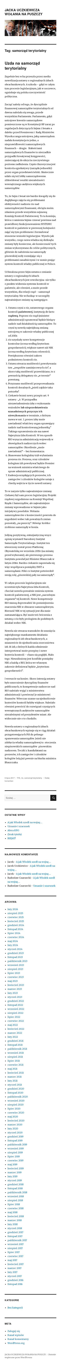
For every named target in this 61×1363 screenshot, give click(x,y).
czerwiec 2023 (16, 977)
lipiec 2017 (14, 1252)
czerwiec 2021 (15, 1064)
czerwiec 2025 (16, 917)
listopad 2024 (15, 929)
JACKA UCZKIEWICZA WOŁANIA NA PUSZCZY (23, 12)
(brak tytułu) (15, 834)
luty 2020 (13, 1128)
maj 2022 (13, 1024)
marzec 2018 (15, 1220)
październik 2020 (18, 1096)
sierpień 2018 (15, 1200)
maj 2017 (12, 1260)
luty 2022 (13, 1036)
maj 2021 (12, 1068)
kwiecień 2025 (16, 921)
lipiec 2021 (14, 1060)
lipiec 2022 (14, 1016)
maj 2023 (13, 981)
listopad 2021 (15, 1044)
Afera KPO (13, 830)
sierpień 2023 (15, 969)
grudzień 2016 (15, 1280)
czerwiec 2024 (16, 937)
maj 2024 (13, 941)
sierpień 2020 (16, 1104)
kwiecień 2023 (16, 985)
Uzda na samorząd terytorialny (22, 65)
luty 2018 (13, 1224)
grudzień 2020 (16, 1088)
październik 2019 (17, 1144)
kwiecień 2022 (16, 1028)
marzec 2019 (15, 1172)
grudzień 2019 (15, 1136)
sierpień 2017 (15, 1248)
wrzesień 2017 (16, 1244)
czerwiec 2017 (15, 1256)
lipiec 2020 (14, 1108)
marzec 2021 (15, 1076)
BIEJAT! (12, 838)
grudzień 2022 (16, 1001)
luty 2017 (12, 1272)
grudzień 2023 (16, 953)
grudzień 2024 (16, 925)
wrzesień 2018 (16, 1196)
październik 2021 (17, 1048)
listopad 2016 (15, 1284)
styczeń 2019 (15, 1180)
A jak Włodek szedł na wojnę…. (25, 822)
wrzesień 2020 (16, 1100)
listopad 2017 (15, 1236)
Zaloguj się (14, 1331)
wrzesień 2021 (16, 1052)
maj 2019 (12, 1164)
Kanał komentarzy (18, 1339)
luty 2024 (13, 945)
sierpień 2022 (15, 1012)
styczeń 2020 (15, 1132)
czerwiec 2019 (15, 1160)
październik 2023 (17, 961)
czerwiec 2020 (16, 1112)
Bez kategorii (15, 1307)
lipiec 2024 (14, 933)
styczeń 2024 (15, 949)
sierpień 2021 (15, 1056)
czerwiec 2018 (16, 1208)
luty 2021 (12, 1080)
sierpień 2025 (15, 913)
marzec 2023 (15, 989)
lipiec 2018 (14, 1204)
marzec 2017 (14, 1268)
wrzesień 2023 (16, 965)
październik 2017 (17, 1240)
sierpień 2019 (15, 1152)
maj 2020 (13, 1116)
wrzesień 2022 (16, 1009)
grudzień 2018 (16, 1184)
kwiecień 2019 (16, 1168)
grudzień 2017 (15, 1232)
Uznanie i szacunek (19, 826)
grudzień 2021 (15, 1040)
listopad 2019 (15, 1140)
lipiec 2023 (14, 973)
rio (22, 777)
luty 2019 (12, 1176)
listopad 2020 (15, 1092)
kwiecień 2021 (16, 1072)
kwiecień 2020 (16, 1120)
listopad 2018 (15, 1188)
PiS (18, 777)
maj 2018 (12, 1212)
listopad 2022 (15, 1005)
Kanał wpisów (16, 1335)
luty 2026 (13, 909)
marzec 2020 (15, 1124)
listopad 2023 (15, 957)
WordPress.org (16, 1343)
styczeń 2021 (15, 1084)
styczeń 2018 (15, 1228)
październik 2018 (17, 1192)
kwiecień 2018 (16, 1216)
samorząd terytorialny (33, 777)
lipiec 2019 (14, 1156)
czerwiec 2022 (16, 1020)
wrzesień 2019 (16, 1148)
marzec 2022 (15, 1032)
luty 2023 (13, 993)
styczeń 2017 (15, 1276)
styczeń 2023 (15, 997)
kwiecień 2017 (16, 1264)
